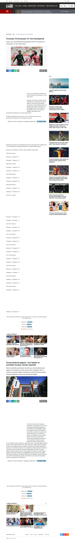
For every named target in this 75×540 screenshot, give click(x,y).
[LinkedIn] (12, 70)
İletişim (35, 534)
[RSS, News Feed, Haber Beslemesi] (67, 534)
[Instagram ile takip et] (64, 534)
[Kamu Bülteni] (9, 6)
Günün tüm (65, 11)
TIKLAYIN (30, 322)
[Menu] (61, 6)
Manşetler (10, 1)
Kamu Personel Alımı (51, 5)
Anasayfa (27, 534)
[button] (40, 70)
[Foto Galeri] (68, 1)
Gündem (25, 5)
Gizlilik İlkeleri (40, 534)
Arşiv (21, 1)
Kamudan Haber (32, 5)
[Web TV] (65, 1)
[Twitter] (10, 70)
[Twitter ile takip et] (61, 534)
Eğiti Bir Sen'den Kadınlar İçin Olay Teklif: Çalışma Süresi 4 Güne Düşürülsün (36, 11)
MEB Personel (41, 5)
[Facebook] (7, 70)
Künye (31, 534)
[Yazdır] (18, 70)
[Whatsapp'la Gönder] (15, 70)
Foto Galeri (18, 5)
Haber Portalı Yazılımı (12, 538)
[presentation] (10, 11)
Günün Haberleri (16, 1)
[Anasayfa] (7, 1)
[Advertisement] (37, 23)
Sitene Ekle (25, 1)
